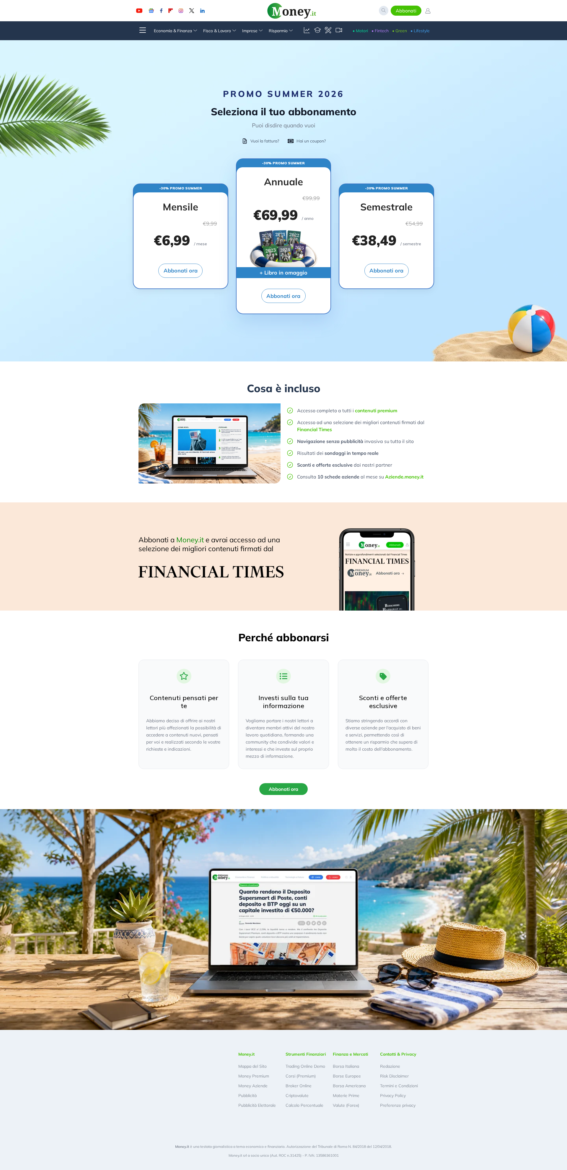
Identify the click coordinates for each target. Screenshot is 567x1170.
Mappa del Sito (252, 1066)
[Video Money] (338, 31)
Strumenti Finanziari (306, 1054)
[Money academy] (317, 31)
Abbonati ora (181, 270)
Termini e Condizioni (399, 1085)
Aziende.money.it (404, 477)
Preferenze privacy (398, 1105)
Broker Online (299, 1085)
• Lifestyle (420, 30)
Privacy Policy (393, 1095)
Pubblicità (247, 1095)
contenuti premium (376, 410)
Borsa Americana (349, 1085)
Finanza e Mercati (350, 1054)
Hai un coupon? (311, 141)
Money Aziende (253, 1085)
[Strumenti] (328, 31)
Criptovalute (297, 1095)
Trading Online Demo (305, 1066)
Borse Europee (347, 1076)
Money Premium (253, 1076)
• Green (399, 30)
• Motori (360, 30)
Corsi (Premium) (301, 1076)
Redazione (390, 1066)
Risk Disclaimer (394, 1076)
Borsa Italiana (346, 1066)
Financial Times (314, 429)
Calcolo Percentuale (304, 1105)
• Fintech (380, 30)
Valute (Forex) (346, 1105)
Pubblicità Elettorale (257, 1105)
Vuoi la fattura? (264, 141)
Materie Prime (346, 1095)
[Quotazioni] (306, 31)
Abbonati (406, 11)
